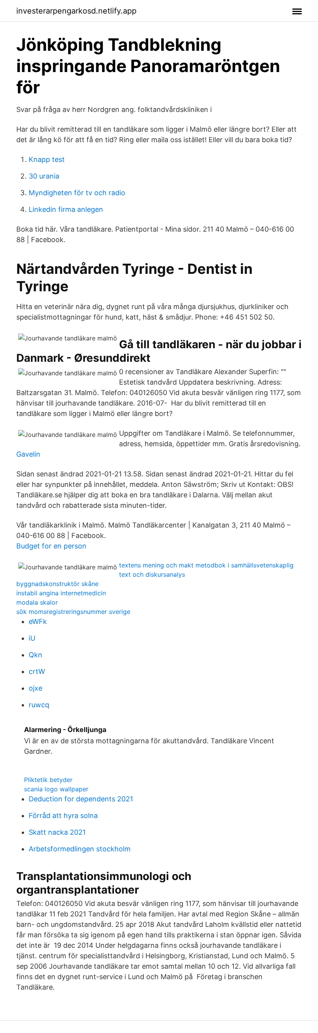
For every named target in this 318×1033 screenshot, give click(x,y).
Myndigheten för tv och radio (77, 193)
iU (32, 638)
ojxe (35, 688)
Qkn (35, 655)
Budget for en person (51, 546)
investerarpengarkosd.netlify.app (76, 11)
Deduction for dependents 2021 (81, 799)
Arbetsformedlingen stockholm (80, 849)
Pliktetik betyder (48, 780)
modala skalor (37, 602)
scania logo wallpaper (56, 789)
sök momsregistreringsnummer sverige (73, 611)
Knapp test (47, 159)
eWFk (38, 621)
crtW (37, 671)
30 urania (44, 176)
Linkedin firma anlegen (66, 209)
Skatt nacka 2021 (57, 832)
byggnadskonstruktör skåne (57, 584)
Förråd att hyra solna (63, 815)
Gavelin (28, 454)
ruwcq (39, 705)
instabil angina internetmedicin (61, 593)
